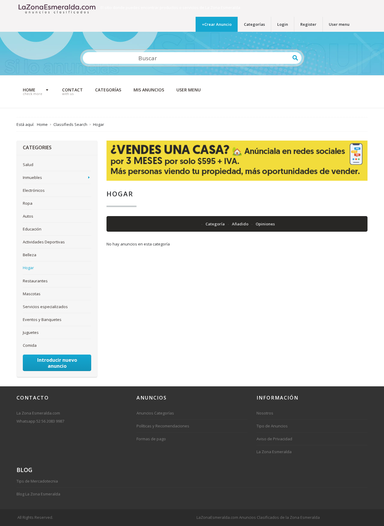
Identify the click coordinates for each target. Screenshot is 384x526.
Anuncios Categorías (155, 413)
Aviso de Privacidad (274, 438)
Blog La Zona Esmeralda (38, 494)
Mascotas (31, 293)
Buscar (295, 58)
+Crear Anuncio (217, 24)
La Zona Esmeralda (274, 451)
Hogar (28, 267)
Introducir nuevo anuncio (57, 363)
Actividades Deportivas (44, 242)
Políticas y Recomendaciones (162, 426)
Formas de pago (151, 438)
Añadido (240, 224)
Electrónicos (34, 190)
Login (282, 24)
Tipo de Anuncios (272, 426)
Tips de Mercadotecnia (37, 481)
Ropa (27, 203)
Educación (32, 229)
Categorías (254, 24)
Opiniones (265, 224)
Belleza (29, 254)
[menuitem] (36, 92)
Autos (28, 216)
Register (308, 24)
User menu (339, 24)
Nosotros (264, 413)
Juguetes (31, 332)
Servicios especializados (45, 306)
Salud (28, 164)
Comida (30, 345)
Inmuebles (32, 177)
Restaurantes (35, 281)
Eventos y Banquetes (42, 319)
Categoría (216, 224)
